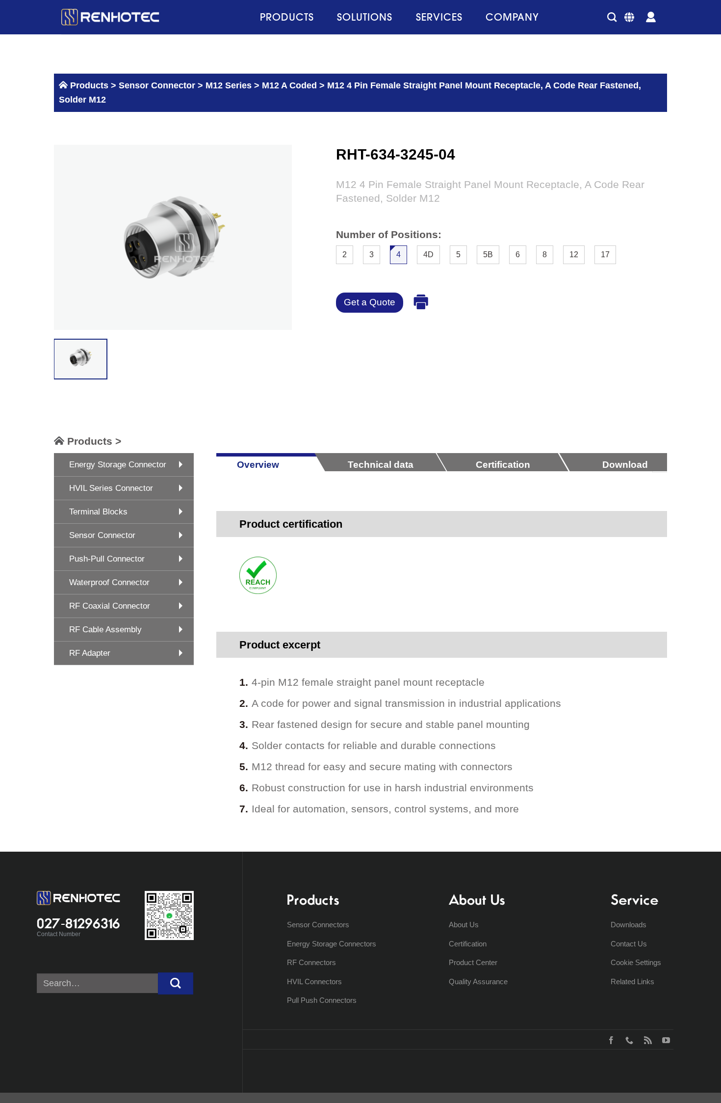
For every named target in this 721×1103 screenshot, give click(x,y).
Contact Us (629, 944)
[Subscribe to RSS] (646, 1039)
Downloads (628, 924)
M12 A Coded (289, 85)
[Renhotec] (110, 17)
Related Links (632, 981)
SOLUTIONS (364, 17)
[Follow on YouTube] (664, 1039)
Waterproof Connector (109, 582)
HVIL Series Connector (111, 488)
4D (428, 254)
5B (488, 254)
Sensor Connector (155, 85)
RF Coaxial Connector (109, 606)
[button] (612, 16)
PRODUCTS (287, 17)
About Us (464, 924)
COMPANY (512, 17)
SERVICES (439, 17)
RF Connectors (311, 962)
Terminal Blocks (98, 511)
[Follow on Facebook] (609, 1039)
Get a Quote (369, 302)
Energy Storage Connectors (331, 944)
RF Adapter (89, 653)
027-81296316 (78, 923)
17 (605, 254)
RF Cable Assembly (105, 629)
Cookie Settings (636, 962)
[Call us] (627, 1039)
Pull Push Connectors (322, 1000)
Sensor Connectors (318, 924)
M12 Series (229, 85)
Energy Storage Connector (117, 464)
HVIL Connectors (314, 981)
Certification (468, 944)
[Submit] (175, 983)
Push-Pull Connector (107, 559)
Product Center (473, 962)
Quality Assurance (478, 981)
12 (573, 254)
